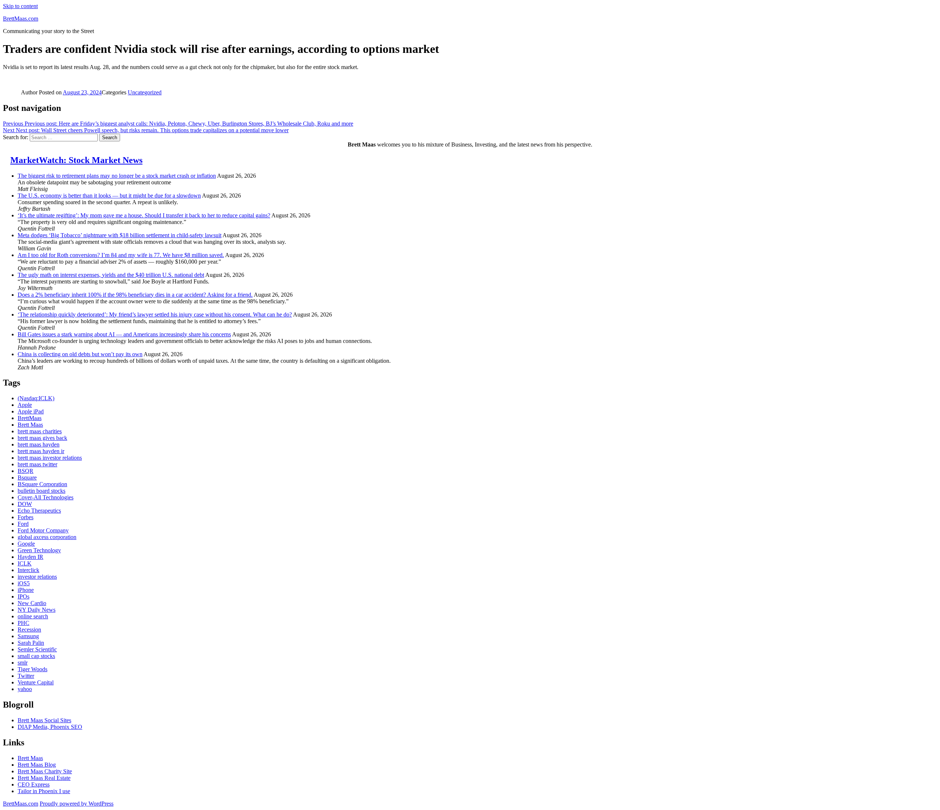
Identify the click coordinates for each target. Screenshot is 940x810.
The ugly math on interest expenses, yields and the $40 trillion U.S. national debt (111, 275)
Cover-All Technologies (45, 497)
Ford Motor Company (43, 530)
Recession (29, 629)
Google (26, 543)
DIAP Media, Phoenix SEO (50, 727)
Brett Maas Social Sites (44, 720)
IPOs (23, 596)
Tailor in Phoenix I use (44, 791)
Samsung (28, 636)
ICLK (25, 563)
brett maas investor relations (50, 458)
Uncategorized (145, 92)
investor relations (37, 577)
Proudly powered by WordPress (76, 803)
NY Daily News (36, 610)
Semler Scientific (37, 649)
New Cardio (32, 603)
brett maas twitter (37, 464)
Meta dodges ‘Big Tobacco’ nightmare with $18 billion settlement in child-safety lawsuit (119, 235)
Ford (23, 524)
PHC (23, 623)
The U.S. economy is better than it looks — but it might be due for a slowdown (109, 195)
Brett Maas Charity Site (45, 771)
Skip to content (20, 6)
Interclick (28, 570)
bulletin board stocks (41, 491)
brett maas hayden (38, 444)
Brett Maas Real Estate (44, 778)
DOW (25, 504)
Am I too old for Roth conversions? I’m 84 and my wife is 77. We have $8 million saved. (121, 255)
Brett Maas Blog (37, 765)
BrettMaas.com (20, 18)
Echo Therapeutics (39, 510)
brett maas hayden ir (41, 451)
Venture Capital (36, 682)
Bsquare (27, 477)
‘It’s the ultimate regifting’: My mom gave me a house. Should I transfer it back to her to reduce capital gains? (144, 215)
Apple (25, 405)
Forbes (25, 517)
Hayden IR (30, 557)
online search (33, 616)
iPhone (26, 590)
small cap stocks (36, 656)
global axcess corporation (47, 537)
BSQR (25, 471)
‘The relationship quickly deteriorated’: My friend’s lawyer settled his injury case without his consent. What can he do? (155, 314)
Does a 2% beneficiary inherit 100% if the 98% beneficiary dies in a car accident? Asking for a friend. (135, 295)
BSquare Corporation (42, 484)
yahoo (25, 689)
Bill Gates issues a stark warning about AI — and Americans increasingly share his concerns (124, 334)
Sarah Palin (31, 643)
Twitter (26, 676)
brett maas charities (40, 431)
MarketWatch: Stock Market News (76, 160)
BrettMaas (29, 418)
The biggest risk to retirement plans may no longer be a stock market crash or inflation (117, 176)
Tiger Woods (32, 669)
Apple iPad (31, 411)
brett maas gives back (42, 438)
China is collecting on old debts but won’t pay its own (80, 354)
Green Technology (39, 550)
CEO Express (34, 784)
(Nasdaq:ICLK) (36, 398)
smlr (23, 662)
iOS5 (24, 583)
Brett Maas (30, 425)
